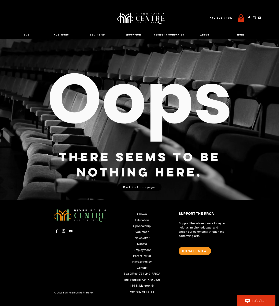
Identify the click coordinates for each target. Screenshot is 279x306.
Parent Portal (142, 256)
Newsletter (142, 238)
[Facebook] (249, 18)
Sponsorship (142, 226)
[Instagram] (254, 18)
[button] (241, 18)
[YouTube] (260, 18)
